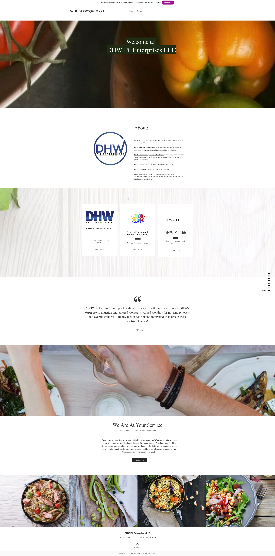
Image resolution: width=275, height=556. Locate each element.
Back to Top (137, 547)
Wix (154, 553)
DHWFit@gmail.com (148, 431)
